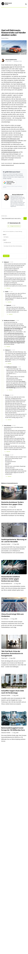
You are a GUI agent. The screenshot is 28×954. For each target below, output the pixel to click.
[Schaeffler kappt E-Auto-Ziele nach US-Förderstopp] (14, 681)
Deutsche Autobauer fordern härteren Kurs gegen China (12, 503)
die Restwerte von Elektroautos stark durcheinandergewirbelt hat (11, 138)
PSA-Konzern (16, 88)
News (7, 38)
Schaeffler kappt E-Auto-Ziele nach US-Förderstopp (12, 692)
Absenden (6, 255)
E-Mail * (4, 240)
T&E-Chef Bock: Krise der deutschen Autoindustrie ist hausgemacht (12, 653)
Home (2, 38)
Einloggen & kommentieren (15, 226)
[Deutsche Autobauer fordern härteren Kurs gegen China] (14, 492)
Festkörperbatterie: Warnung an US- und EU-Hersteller (14, 540)
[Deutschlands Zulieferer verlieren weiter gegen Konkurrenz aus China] (14, 567)
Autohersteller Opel (6, 67)
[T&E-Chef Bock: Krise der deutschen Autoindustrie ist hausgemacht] (14, 642)
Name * (4, 234)
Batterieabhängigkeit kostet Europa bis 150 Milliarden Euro (13, 729)
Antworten (8, 288)
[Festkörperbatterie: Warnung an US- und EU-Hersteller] (14, 530)
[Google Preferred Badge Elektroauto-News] (9, 183)
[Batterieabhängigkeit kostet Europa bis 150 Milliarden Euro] (14, 718)
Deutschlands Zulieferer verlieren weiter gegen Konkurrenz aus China (10, 579)
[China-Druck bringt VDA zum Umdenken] (14, 604)
